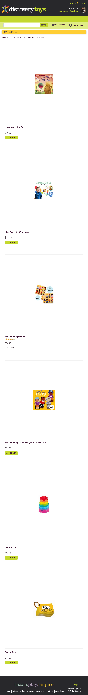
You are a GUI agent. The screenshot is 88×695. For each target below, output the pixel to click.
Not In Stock (9, 347)
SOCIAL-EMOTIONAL (36, 38)
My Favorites (60, 25)
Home (4, 38)
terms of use (41, 691)
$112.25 (8, 237)
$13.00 (8, 658)
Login (74, 3)
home (8, 691)
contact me (59, 691)
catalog (15, 691)
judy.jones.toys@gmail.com (68, 11)
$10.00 (8, 133)
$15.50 (8, 553)
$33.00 (8, 448)
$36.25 (8, 343)
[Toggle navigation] (83, 19)
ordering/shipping (27, 691)
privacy (50, 691)
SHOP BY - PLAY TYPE (17, 38)
